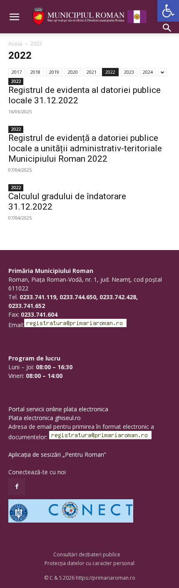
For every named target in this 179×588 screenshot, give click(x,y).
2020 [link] (73, 72)
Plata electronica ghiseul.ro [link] (44, 418)
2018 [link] (35, 72)
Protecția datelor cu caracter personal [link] (89, 563)
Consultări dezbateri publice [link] (86, 554)
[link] (168, 11)
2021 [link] (92, 72)
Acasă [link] (15, 43)
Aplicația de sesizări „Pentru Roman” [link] (57, 454)
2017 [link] (17, 72)
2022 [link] (110, 72)
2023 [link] (129, 72)
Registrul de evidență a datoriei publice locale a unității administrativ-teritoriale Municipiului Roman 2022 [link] (85, 148)
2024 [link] (148, 72)
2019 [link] (54, 72)
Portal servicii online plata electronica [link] (58, 409)
